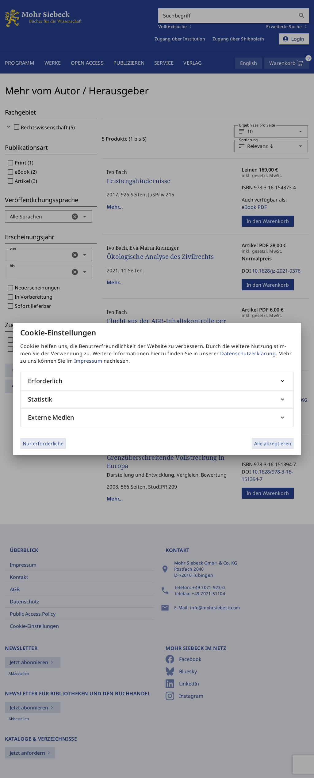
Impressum (88, 360)
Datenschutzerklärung (248, 353)
